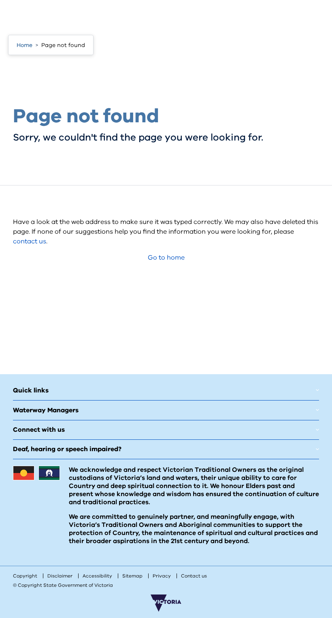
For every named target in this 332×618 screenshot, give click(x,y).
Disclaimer (59, 576)
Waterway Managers (46, 410)
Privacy (162, 576)
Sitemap (132, 576)
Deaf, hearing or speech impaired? (67, 449)
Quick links (31, 390)
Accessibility (97, 576)
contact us (29, 241)
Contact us (194, 576)
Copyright (25, 576)
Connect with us (39, 429)
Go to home (166, 257)
